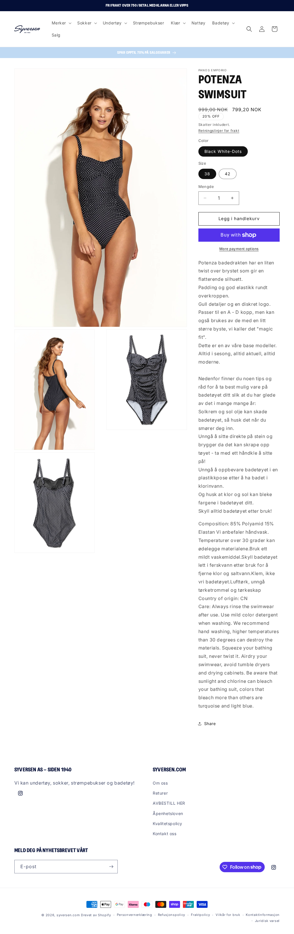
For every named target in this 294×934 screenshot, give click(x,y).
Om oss (160, 783)
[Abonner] (111, 866)
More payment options (239, 249)
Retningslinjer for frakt (218, 130)
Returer (160, 793)
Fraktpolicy (200, 915)
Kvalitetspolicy (167, 823)
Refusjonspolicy (171, 915)
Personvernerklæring (134, 915)
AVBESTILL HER (169, 803)
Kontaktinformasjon (263, 915)
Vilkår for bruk (228, 915)
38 (207, 173)
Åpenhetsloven (168, 813)
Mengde (206, 186)
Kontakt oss (165, 833)
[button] (61, 23)
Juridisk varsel (267, 921)
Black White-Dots (223, 151)
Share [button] (210, 723)
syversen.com (68, 915)
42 (228, 173)
